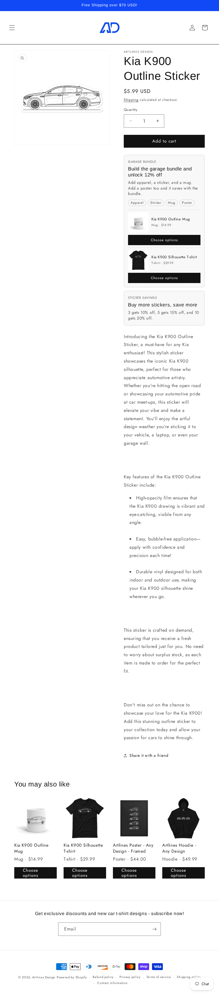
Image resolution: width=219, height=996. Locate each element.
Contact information (112, 983)
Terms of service (159, 977)
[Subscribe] (154, 929)
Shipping (131, 99)
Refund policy (103, 977)
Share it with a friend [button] (148, 755)
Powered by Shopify (72, 977)
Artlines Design (44, 977)
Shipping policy (189, 977)
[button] (12, 27)
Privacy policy (130, 977)
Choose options (164, 240)
